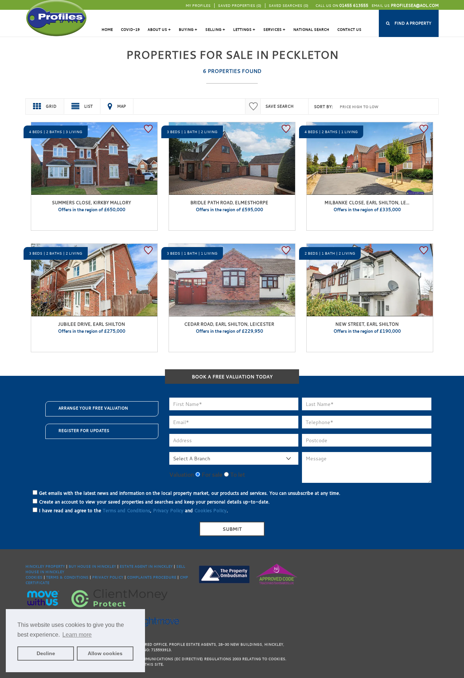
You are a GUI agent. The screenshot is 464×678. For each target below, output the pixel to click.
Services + (274, 29)
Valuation (181, 474)
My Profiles (198, 5)
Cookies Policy (210, 510)
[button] (409, 23)
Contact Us (349, 29)
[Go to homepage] (56, 18)
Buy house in (83, 566)
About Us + (159, 29)
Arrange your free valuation (93, 408)
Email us (405, 5)
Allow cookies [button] (105, 653)
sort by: (323, 106)
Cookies (33, 577)
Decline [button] (46, 653)
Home (107, 29)
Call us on (341, 5)
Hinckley (106, 566)
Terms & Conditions (67, 577)
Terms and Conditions (126, 510)
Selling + (215, 29)
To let (237, 474)
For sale (211, 474)
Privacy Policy (168, 510)
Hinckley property (45, 566)
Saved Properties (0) (239, 5)
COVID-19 (130, 29)
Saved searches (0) (288, 5)
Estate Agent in (137, 566)
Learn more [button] (77, 635)
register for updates (83, 430)
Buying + (188, 29)
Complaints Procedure (151, 577)
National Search (311, 29)
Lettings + (244, 29)
